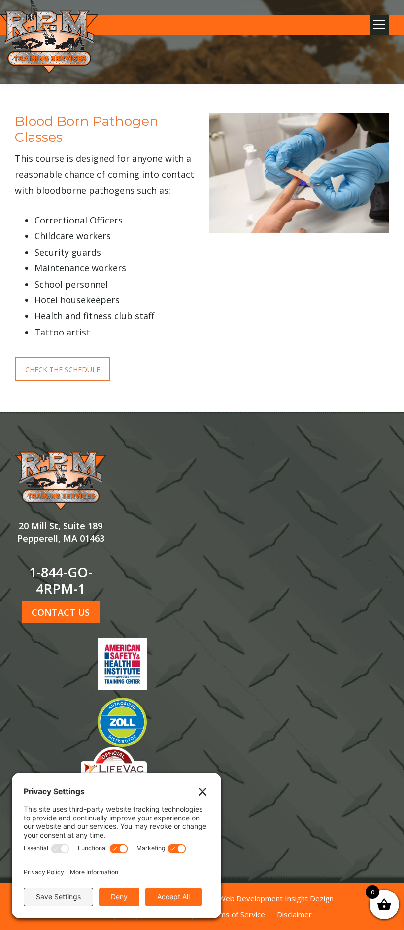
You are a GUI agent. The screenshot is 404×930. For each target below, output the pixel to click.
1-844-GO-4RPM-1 (61, 580)
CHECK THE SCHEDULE (62, 369)
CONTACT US (61, 612)
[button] (379, 25)
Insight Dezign (309, 898)
